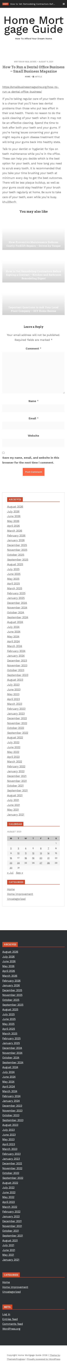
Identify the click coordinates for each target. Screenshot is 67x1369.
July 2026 (13, 511)
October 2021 (15, 785)
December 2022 (17, 718)
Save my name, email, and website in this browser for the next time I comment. (30, 460)
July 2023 (13, 684)
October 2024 (15, 612)
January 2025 (16, 598)
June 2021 (13, 805)
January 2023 (16, 713)
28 (48, 863)
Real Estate (30, 62)
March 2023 (14, 703)
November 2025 (17, 549)
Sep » (19, 872)
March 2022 (14, 761)
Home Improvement (20, 894)
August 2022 (15, 737)
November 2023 (17, 665)
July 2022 (13, 742)
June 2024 (13, 631)
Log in (6, 1314)
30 (11, 867)
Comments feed (12, 1323)
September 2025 (17, 559)
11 (25, 853)
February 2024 (16, 651)
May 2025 (13, 578)
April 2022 (13, 756)
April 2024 (13, 641)
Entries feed (10, 1319)
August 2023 (15, 679)
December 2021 (16, 776)
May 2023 (13, 694)
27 (41, 863)
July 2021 (13, 800)
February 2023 (16, 708)
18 (26, 858)
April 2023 (13, 699)
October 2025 (15, 554)
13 (41, 853)
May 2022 (13, 752)
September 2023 (17, 675)
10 (18, 853)
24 (18, 863)
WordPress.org (11, 1328)
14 (48, 853)
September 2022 (17, 732)
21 (48, 858)
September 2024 (17, 617)
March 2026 (14, 530)
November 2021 (17, 780)
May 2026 (13, 521)
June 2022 (13, 747)
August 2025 (15, 564)
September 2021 (17, 790)
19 (33, 858)
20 (41, 858)
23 (11, 863)
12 (33, 853)
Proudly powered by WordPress (43, 1359)
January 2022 (15, 771)
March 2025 (14, 588)
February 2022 (16, 766)
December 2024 (17, 602)
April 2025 (13, 583)
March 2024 (14, 646)
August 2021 (15, 795)
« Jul (10, 872)
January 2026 (16, 540)
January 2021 (15, 814)
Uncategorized (16, 898)
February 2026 (16, 535)
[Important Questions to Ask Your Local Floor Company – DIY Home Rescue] (33, 299)
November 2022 (17, 723)
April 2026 (13, 525)
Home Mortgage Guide (33, 27)
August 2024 (15, 622)
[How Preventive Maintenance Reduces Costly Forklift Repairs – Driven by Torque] (33, 234)
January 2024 (16, 655)
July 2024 (13, 627)
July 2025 (13, 569)
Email (33, 418)
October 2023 (15, 670)
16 (11, 858)
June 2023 (13, 689)
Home (27, 77)
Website (33, 435)
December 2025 (17, 545)
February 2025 (16, 593)
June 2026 (13, 516)
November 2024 (17, 607)
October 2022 (15, 727)
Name (33, 401)
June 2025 (13, 574)
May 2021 (13, 809)
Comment (33, 348)
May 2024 (13, 636)
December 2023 (17, 660)
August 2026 (15, 506)
